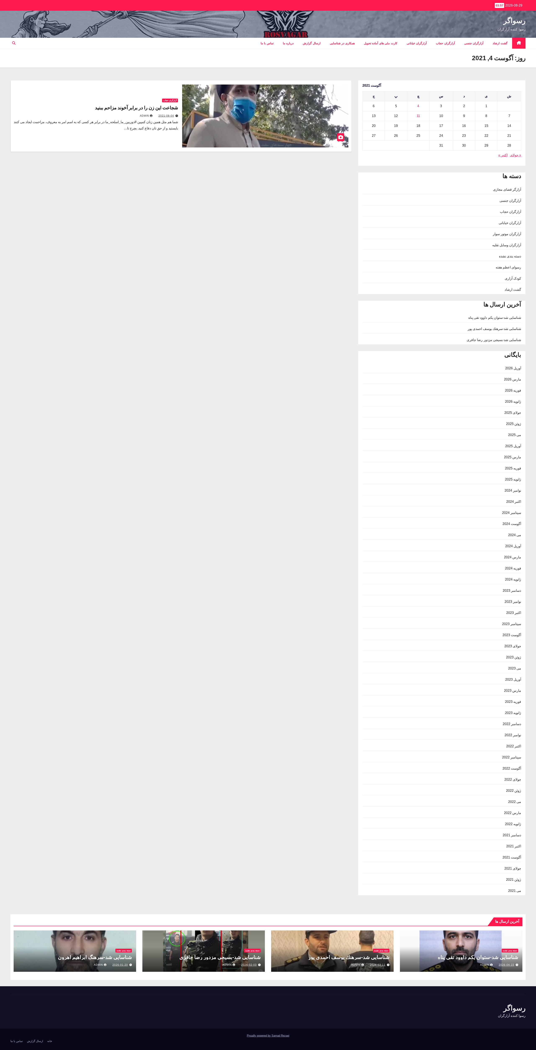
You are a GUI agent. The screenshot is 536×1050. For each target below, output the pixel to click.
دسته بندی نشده (510, 256)
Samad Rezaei (280, 1035)
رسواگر (514, 21)
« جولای (515, 155)
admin (144, 115)
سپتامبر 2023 (511, 624)
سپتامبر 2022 (511, 757)
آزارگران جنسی (474, 43)
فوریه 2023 (513, 701)
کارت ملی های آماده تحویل (380, 43)
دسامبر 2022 (512, 724)
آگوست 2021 (511, 857)
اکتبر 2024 (513, 501)
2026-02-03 (249, 964)
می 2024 (514, 535)
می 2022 (514, 802)
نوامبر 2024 (513, 490)
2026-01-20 (120, 964)
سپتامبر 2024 (511, 513)
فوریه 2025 (513, 468)
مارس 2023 (512, 690)
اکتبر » (503, 155)
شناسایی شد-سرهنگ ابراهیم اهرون (95, 957)
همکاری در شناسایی (342, 43)
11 (418, 116)
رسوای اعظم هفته (508, 267)
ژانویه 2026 (513, 401)
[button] (13, 43)
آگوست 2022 (511, 768)
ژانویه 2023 (513, 713)
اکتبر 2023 (513, 613)
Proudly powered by (259, 1035)
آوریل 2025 (513, 446)
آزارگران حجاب (445, 43)
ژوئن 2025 (513, 424)
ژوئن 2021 (513, 879)
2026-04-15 (506, 964)
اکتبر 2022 (513, 746)
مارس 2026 (512, 379)
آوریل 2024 (513, 546)
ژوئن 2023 (513, 657)
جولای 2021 (512, 868)
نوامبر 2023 (513, 601)
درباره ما (288, 43)
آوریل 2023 (513, 679)
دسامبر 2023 (512, 590)
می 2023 (514, 668)
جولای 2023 (512, 646)
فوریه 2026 (513, 390)
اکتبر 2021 (513, 846)
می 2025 (514, 435)
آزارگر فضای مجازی (507, 189)
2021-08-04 (166, 115)
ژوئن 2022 (513, 790)
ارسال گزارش (312, 43)
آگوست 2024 (511, 524)
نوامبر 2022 (513, 735)
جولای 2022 (512, 779)
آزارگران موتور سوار (507, 234)
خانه (49, 1041)
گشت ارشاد (500, 43)
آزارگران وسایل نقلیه (506, 245)
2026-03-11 (377, 964)
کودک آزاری (513, 278)
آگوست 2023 (511, 635)
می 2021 (514, 890)
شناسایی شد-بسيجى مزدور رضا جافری (494, 340)
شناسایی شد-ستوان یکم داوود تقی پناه (494, 317)
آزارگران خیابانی (417, 43)
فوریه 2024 (513, 568)
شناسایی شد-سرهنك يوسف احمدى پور (494, 329)
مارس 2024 (512, 557)
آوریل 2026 (513, 368)
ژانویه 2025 (513, 479)
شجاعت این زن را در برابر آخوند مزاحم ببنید (136, 107)
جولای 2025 (512, 412)
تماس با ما (267, 43)
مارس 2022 (512, 813)
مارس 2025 (512, 457)
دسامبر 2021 (512, 835)
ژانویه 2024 (513, 579)
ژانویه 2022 (513, 824)
